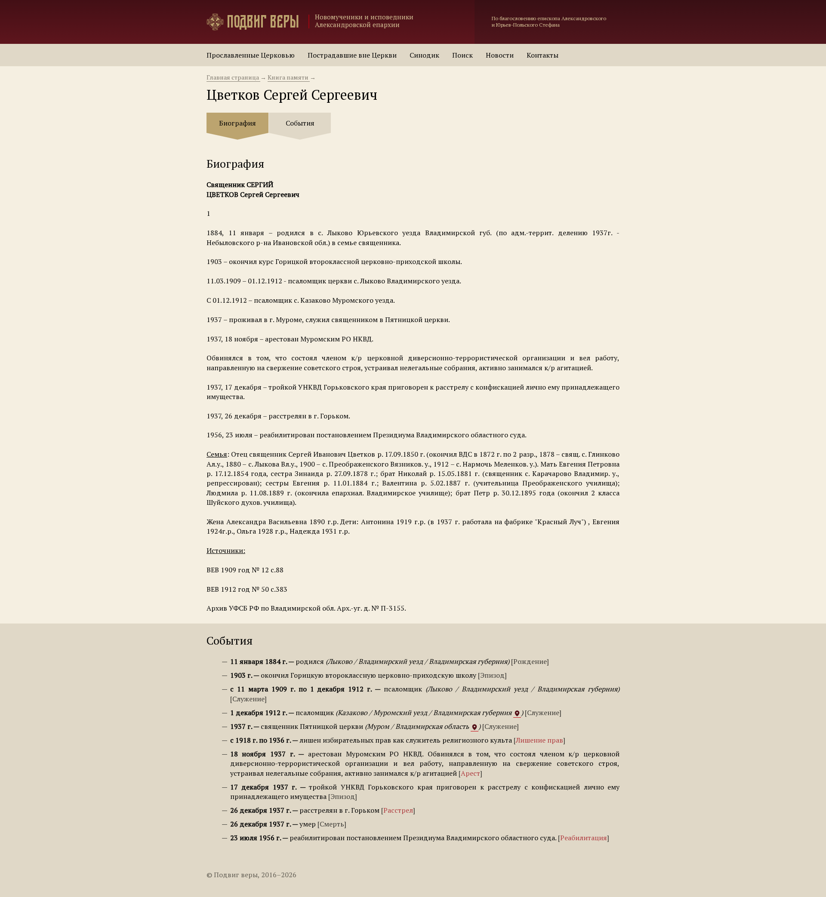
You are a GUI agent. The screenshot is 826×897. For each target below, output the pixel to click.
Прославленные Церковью (250, 55)
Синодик (424, 55)
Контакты (542, 55)
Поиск (462, 55)
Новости (500, 55)
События (300, 123)
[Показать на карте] (517, 713)
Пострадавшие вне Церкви (352, 55)
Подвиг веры (263, 22)
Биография (237, 123)
